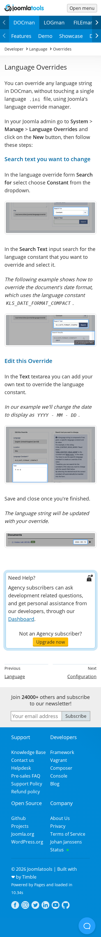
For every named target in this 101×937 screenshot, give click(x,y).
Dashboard (21, 619)
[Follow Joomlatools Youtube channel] (55, 906)
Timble (29, 877)
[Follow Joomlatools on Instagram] (25, 906)
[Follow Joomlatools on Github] (66, 906)
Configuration (82, 676)
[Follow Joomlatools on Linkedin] (45, 906)
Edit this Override (28, 361)
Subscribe (75, 716)
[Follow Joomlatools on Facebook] (15, 906)
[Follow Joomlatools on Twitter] (35, 906)
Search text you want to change (47, 159)
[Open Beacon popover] (87, 925)
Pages (39, 884)
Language (14, 676)
